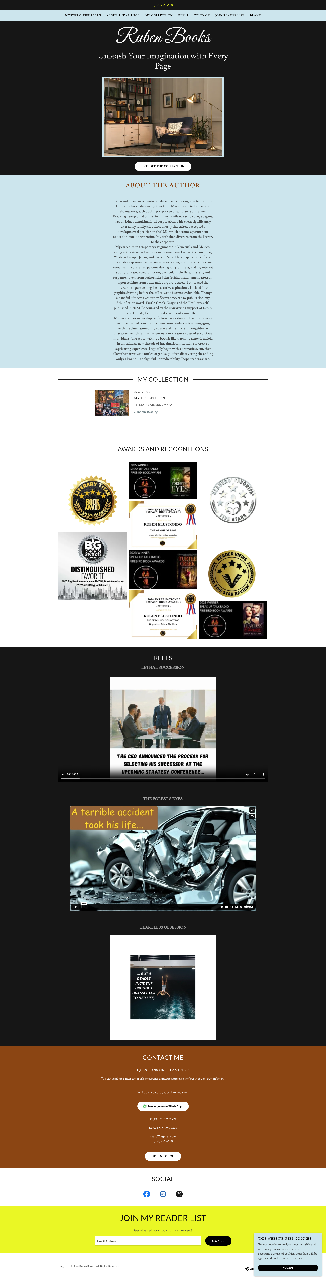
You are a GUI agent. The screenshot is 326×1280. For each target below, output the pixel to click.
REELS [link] (183, 15)
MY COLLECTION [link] (159, 15)
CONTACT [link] (202, 15)
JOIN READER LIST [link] (230, 15)
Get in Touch (163, 1156)
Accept (288, 1267)
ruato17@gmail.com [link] (163, 1136)
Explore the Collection (163, 166)
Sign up (218, 1241)
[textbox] (148, 1241)
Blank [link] (255, 15)
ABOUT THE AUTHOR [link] (123, 15)
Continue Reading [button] (146, 412)
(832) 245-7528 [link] (163, 5)
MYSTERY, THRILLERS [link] (83, 15)
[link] (163, 41)
